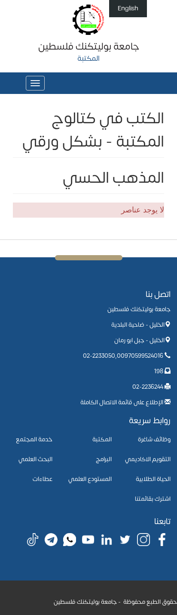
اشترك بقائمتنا (153, 499)
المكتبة (102, 439)
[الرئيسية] (89, 19)
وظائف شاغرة (154, 439)
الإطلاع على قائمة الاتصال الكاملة (121, 402)
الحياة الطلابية (153, 479)
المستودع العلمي (90, 479)
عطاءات (42, 479)
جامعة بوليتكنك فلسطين (88, 46)
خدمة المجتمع (34, 439)
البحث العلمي (35, 459)
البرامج (104, 459)
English (128, 8)
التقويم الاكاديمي (148, 459)
